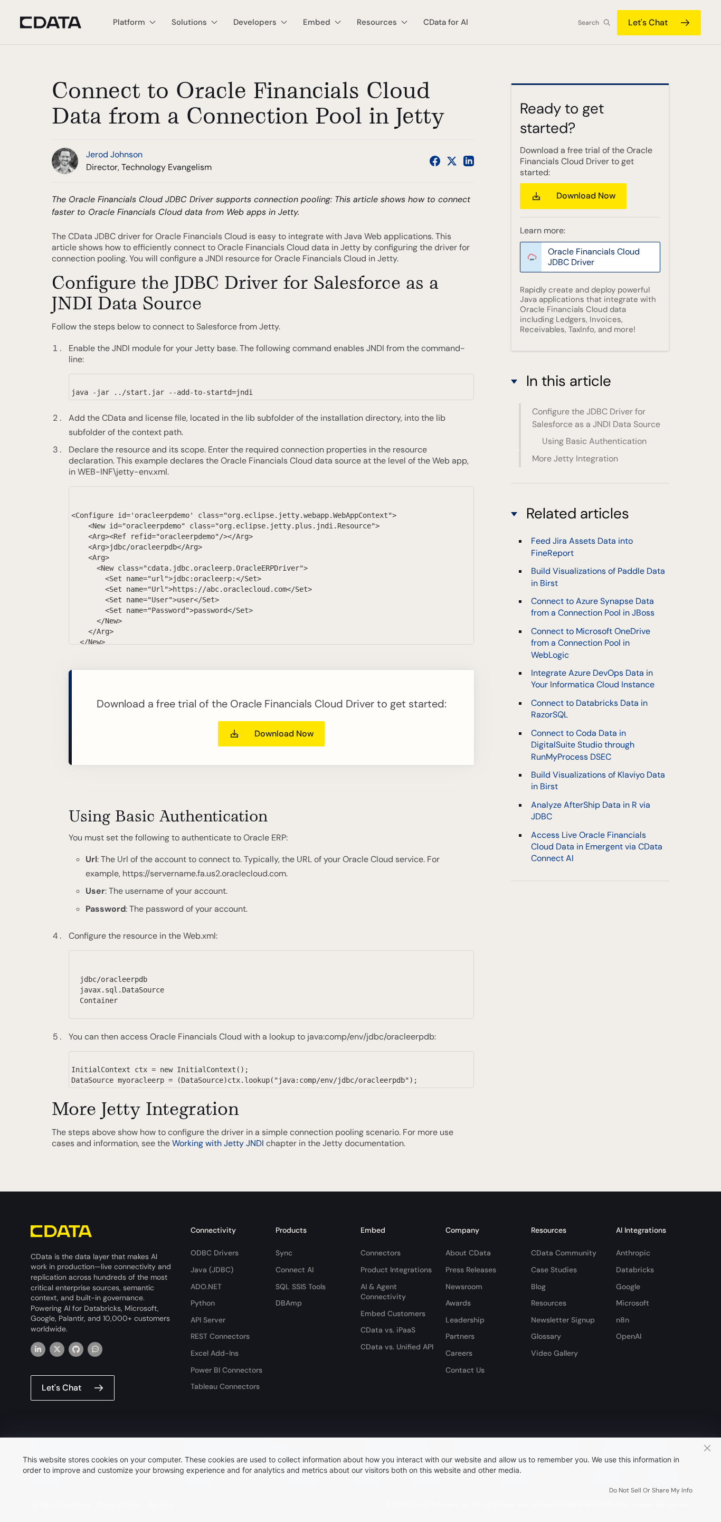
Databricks (635, 1269)
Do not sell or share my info (650, 1490)
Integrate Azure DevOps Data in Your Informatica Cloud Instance (592, 678)
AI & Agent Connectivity (383, 1292)
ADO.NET (206, 1286)
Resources (548, 1303)
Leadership (465, 1320)
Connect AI (295, 1269)
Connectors (380, 1253)
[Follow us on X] (452, 161)
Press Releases (470, 1269)
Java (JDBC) (212, 1269)
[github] (76, 1349)
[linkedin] (38, 1349)
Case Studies (554, 1269)
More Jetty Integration (575, 458)
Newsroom (463, 1286)
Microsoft (632, 1303)
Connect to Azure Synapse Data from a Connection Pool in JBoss (592, 606)
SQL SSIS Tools (301, 1286)
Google (628, 1286)
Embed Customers (392, 1313)
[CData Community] (95, 1349)
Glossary (546, 1336)
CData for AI (445, 22)
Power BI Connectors (226, 1370)
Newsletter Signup (563, 1320)
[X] (57, 1349)
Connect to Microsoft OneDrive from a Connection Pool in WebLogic (590, 643)
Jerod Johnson (114, 154)
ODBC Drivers (215, 1253)
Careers (458, 1353)
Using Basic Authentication (594, 441)
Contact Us (465, 1370)
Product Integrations (396, 1269)
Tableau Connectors (225, 1386)
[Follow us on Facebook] (435, 161)
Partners (460, 1336)
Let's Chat (648, 22)
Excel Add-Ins (215, 1353)
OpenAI (628, 1336)
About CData (468, 1253)
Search (588, 22)
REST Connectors (220, 1336)
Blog (538, 1286)
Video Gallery (554, 1353)
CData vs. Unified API (396, 1346)
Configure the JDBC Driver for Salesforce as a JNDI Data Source (596, 418)
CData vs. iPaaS (387, 1330)
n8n (622, 1320)
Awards (458, 1303)
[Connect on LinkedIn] (468, 161)
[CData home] (58, 22)
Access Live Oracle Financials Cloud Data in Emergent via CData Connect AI (596, 846)
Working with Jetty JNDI (218, 1143)
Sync (284, 1253)
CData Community (563, 1253)
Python (203, 1303)
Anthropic (633, 1253)
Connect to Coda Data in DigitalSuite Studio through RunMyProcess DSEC (582, 744)
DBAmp (289, 1303)
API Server (208, 1320)
